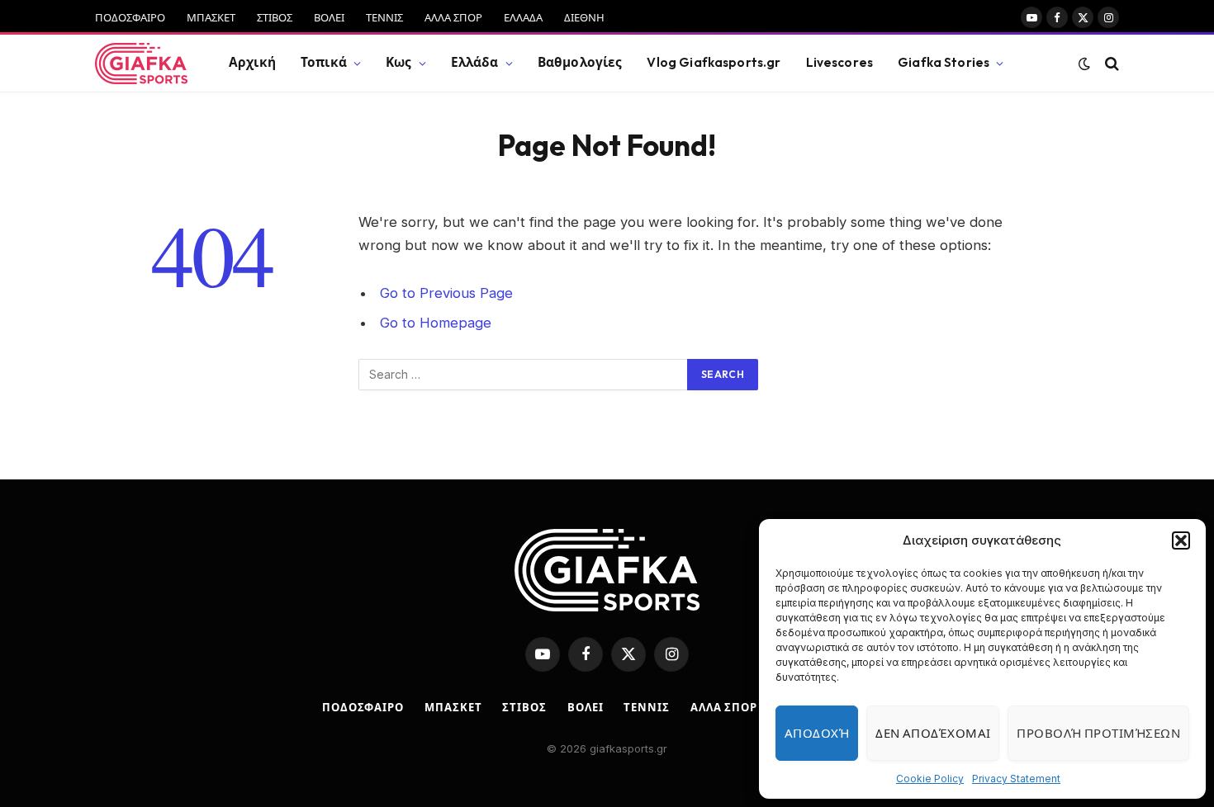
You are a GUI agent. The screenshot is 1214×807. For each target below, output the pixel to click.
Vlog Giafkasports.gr (713, 62)
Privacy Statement (1016, 778)
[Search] (1110, 63)
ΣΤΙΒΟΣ (274, 17)
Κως (398, 62)
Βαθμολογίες (580, 62)
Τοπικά (324, 62)
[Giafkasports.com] (141, 63)
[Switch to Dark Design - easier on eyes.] (1084, 63)
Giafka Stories (943, 62)
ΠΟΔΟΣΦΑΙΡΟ (130, 17)
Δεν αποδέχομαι (932, 733)
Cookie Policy (930, 778)
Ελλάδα (475, 62)
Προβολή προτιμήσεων (1098, 733)
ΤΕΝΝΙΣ (384, 17)
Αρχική (252, 62)
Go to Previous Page (446, 293)
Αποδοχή (817, 733)
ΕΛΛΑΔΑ (523, 17)
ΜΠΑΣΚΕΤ (211, 17)
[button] (1181, 540)
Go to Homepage (435, 322)
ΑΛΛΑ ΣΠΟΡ (453, 17)
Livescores (840, 62)
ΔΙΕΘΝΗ (584, 17)
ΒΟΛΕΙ (329, 17)
